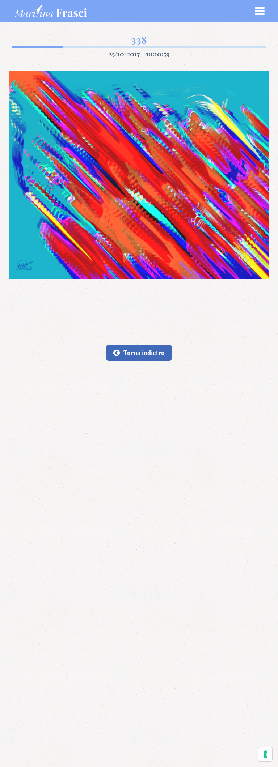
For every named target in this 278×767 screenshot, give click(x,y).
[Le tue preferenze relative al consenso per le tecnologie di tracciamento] (265, 754)
